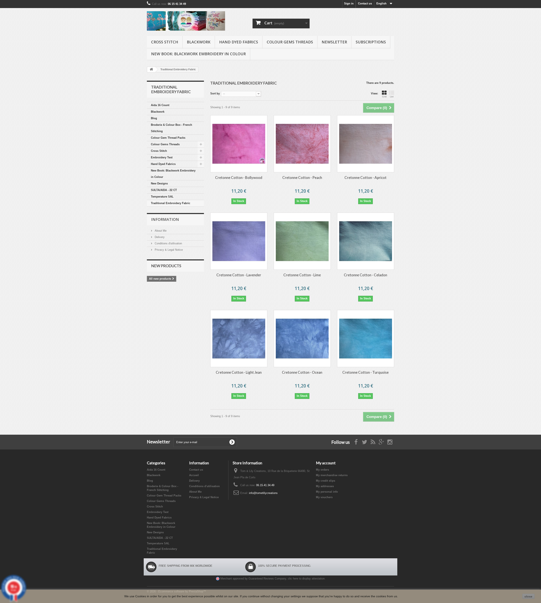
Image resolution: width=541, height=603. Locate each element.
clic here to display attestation (306, 578)
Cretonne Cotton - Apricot (365, 177)
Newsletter (334, 41)
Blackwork (198, 41)
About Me (160, 230)
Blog (154, 118)
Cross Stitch (164, 41)
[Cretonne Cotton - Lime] (302, 241)
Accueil (194, 475)
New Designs (159, 183)
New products (166, 265)
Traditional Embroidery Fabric (170, 203)
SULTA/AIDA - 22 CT (164, 190)
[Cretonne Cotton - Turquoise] (365, 338)
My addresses (325, 486)
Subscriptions (371, 41)
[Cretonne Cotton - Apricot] (365, 143)
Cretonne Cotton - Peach (302, 177)
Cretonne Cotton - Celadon (365, 275)
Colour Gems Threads (290, 41)
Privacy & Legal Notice (168, 249)
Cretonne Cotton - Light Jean (239, 372)
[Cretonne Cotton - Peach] (302, 143)
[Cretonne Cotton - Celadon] (365, 241)
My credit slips (325, 480)
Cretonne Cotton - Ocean (302, 372)
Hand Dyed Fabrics (238, 41)
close (528, 596)
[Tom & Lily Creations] (186, 21)
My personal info (327, 491)
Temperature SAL (162, 196)
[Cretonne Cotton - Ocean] (302, 338)
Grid (384, 96)
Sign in (349, 3)
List (391, 96)
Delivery (159, 237)
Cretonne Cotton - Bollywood (238, 177)
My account (326, 463)
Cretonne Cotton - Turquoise (365, 372)
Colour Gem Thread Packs (168, 137)
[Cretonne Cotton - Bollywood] (238, 143)
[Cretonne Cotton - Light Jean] (238, 338)
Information (165, 219)
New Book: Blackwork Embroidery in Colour (198, 53)
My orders (322, 469)
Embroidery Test (161, 157)
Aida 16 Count (160, 105)
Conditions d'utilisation (168, 243)
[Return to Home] (151, 69)
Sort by (215, 93)
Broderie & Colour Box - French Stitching (171, 128)
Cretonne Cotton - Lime (302, 275)
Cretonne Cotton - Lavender (238, 275)
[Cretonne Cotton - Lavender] (238, 241)
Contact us (365, 3)
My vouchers (324, 497)
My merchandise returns (332, 475)
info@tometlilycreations (263, 493)
